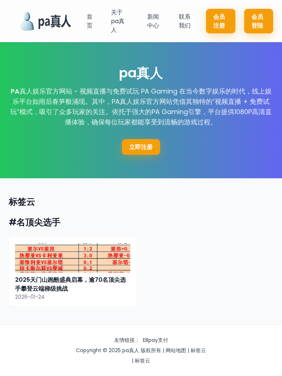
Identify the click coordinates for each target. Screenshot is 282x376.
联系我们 (185, 21)
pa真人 (130, 350)
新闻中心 (153, 21)
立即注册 (141, 147)
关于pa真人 (117, 21)
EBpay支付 (155, 340)
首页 (90, 21)
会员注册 (219, 21)
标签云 (198, 350)
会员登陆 (257, 21)
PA (15, 91)
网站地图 (176, 350)
